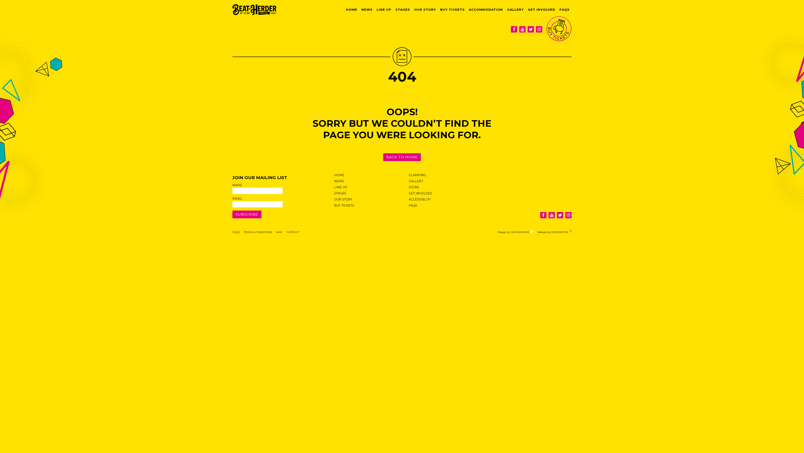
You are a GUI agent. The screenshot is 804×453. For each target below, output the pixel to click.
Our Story (425, 10)
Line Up (384, 10)
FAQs (564, 10)
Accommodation (486, 10)
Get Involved (541, 10)
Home (351, 10)
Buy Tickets (452, 10)
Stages (403, 10)
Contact (292, 232)
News (366, 10)
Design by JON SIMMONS (513, 231)
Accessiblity (420, 199)
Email (237, 198)
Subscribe (247, 214)
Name (237, 185)
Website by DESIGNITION (552, 231)
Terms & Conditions (258, 232)
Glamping (417, 175)
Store (414, 187)
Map (279, 232)
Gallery (515, 10)
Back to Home (402, 157)
